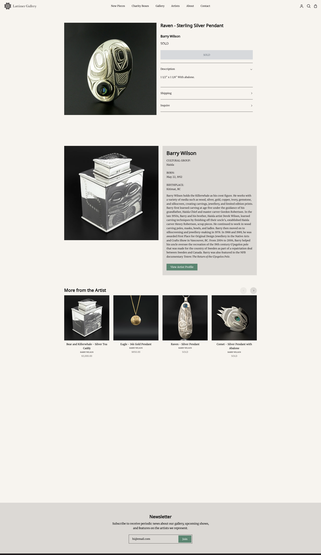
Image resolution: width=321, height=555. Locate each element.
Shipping (166, 93)
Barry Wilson (170, 36)
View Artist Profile (182, 267)
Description (167, 69)
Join (184, 539)
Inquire (165, 105)
